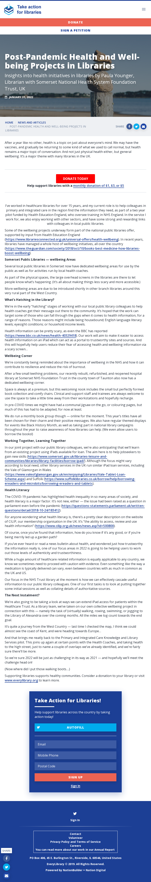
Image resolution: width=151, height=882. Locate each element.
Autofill (75, 727)
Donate (75, 22)
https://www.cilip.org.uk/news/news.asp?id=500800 (75, 526)
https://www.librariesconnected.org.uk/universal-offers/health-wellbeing (62, 239)
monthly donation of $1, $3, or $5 (98, 185)
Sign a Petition (75, 30)
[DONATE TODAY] (75, 178)
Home (9, 122)
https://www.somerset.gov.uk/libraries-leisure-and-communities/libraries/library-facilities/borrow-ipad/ (56, 458)
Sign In (75, 786)
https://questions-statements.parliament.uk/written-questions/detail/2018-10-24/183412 (75, 508)
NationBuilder (72, 870)
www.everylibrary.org (21, 680)
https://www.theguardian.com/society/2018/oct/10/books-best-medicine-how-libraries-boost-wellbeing (72, 250)
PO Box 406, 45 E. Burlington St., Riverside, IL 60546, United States (76, 858)
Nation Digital (96, 870)
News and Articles (32, 122)
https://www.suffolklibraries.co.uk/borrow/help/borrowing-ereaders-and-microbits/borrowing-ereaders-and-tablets (70, 481)
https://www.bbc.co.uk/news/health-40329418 (41, 335)
